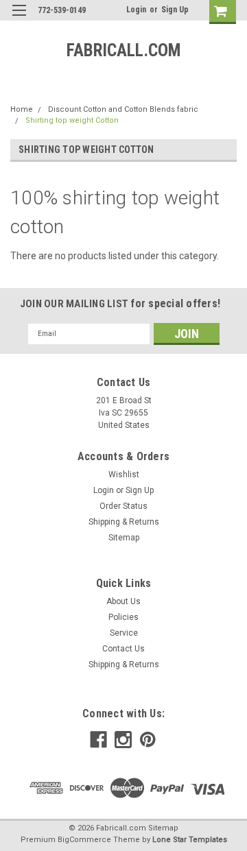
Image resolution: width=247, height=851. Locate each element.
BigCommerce (84, 839)
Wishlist (123, 474)
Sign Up (175, 9)
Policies (123, 617)
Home (21, 109)
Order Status (123, 506)
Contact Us (123, 649)
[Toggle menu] (19, 19)
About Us (123, 601)
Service (124, 633)
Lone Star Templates (189, 839)
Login (136, 9)
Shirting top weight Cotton (72, 120)
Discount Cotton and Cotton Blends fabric (123, 109)
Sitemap (123, 537)
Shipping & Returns (124, 522)
